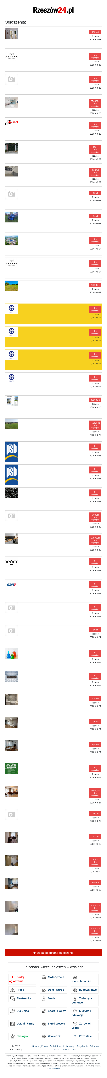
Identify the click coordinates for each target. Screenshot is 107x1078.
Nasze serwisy (61, 1049)
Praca (20, 989)
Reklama (94, 1046)
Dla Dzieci (23, 1011)
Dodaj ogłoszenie (16, 979)
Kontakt (74, 1049)
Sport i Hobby (56, 1011)
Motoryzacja (55, 977)
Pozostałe (85, 1036)
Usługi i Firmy (25, 1023)
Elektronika (23, 998)
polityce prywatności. (53, 1068)
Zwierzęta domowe (82, 1000)
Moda (51, 998)
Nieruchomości (81, 981)
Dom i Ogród (55, 989)
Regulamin (82, 1046)
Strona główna (40, 1046)
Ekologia (22, 1036)
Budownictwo (87, 989)
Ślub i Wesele (56, 1023)
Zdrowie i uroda (81, 1025)
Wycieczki (54, 1036)
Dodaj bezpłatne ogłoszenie (55, 952)
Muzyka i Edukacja (81, 1013)
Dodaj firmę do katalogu (62, 1046)
